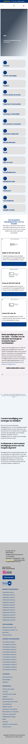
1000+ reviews (21, 1)
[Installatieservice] (5, 169)
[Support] (5, 82)
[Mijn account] (5, 159)
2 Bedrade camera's (9, 595)
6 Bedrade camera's (9, 605)
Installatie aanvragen (9, 694)
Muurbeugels (7, 679)
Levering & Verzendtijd (11, 114)
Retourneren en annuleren (11, 711)
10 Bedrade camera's (9, 612)
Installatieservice (9, 172)
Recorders (6, 632)
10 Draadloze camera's (10, 662)
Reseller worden (9, 210)
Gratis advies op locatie (11, 95)
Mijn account (8, 162)
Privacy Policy (7, 727)
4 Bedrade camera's (9, 600)
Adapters (5, 682)
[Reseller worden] (5, 207)
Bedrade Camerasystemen (10, 589)
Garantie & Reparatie (10, 134)
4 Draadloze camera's (9, 649)
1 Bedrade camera (8, 592)
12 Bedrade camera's (9, 615)
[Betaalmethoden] (5, 139)
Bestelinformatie (9, 181)
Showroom (7, 191)
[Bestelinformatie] (5, 178)
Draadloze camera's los (10, 630)
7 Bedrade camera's (9, 607)
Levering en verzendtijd (10, 709)
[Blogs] (5, 149)
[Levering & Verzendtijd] (5, 111)
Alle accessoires (8, 677)
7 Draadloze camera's (9, 657)
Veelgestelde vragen (9, 716)
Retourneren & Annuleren (12, 124)
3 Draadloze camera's (9, 647)
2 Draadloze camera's (9, 644)
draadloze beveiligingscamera (9, 364)
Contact (6, 66)
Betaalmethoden (9, 142)
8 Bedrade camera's (9, 610)
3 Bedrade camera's (9, 597)
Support (6, 86)
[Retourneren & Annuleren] (5, 121)
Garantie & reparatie (9, 714)
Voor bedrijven (8, 201)
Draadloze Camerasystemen (11, 639)
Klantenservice (7, 686)
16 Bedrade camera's (9, 620)
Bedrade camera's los (9, 627)
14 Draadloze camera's (10, 667)
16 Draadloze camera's (10, 669)
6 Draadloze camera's (9, 654)
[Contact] (5, 62)
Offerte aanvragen (10, 76)
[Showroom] (5, 187)
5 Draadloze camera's (9, 652)
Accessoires (6, 674)
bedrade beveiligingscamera (15, 362)
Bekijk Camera (14, 264)
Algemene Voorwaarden (12, 104)
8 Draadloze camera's (9, 659)
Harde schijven (7, 635)
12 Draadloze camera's (10, 664)
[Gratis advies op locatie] (5, 92)
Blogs (5, 152)
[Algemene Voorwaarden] (5, 101)
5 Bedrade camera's (9, 602)
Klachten (5, 721)
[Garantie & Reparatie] (5, 131)
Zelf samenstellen (8, 624)
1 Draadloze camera (9, 642)
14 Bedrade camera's (9, 617)
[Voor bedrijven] (5, 197)
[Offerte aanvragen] (5, 72)
